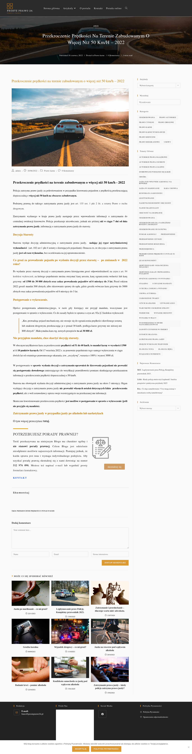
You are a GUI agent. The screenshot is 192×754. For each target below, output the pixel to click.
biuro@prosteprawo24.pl (32, 713)
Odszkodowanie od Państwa (153, 229)
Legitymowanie (146, 198)
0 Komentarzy (113, 55)
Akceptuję (81, 749)
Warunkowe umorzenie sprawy (154, 308)
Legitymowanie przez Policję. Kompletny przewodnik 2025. (70, 610)
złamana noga (146, 349)
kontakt (20, 477)
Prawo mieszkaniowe (149, 142)
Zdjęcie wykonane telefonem (153, 344)
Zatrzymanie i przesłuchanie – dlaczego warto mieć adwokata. (110, 609)
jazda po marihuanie (149, 188)
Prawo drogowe (166, 122)
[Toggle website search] (126, 8)
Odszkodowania (147, 117)
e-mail (59, 465)
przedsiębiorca (146, 249)
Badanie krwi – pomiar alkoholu (30, 685)
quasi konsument (147, 260)
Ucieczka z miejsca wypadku (153, 288)
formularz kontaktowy (25, 470)
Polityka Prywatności (151, 712)
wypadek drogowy (163, 313)
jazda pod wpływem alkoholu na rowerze (155, 182)
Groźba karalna (30, 647)
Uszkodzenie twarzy (149, 298)
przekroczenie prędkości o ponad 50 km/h (35, 511)
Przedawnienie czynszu (150, 239)
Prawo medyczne (147, 137)
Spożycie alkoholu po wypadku (154, 278)
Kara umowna (171, 188)
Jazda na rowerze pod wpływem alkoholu (109, 648)
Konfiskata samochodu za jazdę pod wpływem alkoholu (70, 682)
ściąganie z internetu (150, 354)
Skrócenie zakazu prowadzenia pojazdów (154, 273)
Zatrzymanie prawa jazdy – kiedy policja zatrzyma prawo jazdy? (110, 686)
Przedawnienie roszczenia (152, 244)
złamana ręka (165, 349)
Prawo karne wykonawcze (152, 132)
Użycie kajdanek (147, 303)
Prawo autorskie (167, 117)
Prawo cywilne (146, 122)
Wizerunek (144, 313)
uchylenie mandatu (162, 283)
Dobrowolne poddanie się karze (155, 172)
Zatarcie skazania (148, 334)
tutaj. (47, 421)
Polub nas (62, 706)
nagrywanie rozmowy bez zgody (155, 203)
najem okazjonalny (149, 208)
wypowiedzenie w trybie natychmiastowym (151, 324)
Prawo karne (99, 55)
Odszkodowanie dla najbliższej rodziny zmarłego (154, 223)
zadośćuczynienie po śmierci (153, 329)
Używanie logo (167, 303)
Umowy (167, 142)
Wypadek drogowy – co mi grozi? (70, 647)
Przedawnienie (168, 234)
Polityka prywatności (106, 749)
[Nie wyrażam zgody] (188, 747)
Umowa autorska (147, 293)
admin (96, 25)
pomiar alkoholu (148, 234)
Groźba (142, 177)
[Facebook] (102, 714)
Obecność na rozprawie (150, 213)
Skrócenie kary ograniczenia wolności (154, 266)
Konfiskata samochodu (151, 193)
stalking (143, 283)
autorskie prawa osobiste (152, 162)
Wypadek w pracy (147, 318)
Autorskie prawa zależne (151, 167)
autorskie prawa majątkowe (153, 157)
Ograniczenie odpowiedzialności (155, 717)
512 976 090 (20, 465)
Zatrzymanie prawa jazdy (151, 339)
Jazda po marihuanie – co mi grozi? (31, 609)
